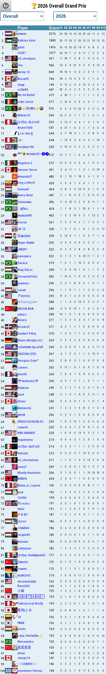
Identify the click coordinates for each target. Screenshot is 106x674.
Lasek (22, 290)
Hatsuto (23, 453)
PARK (21, 623)
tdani (21, 509)
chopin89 (24, 535)
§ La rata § (25, 133)
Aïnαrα (22, 320)
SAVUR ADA (26, 309)
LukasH (23, 427)
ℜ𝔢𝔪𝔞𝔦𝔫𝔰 (24, 503)
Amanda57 (25, 176)
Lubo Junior (26, 102)
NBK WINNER (26, 433)
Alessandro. (26, 642)
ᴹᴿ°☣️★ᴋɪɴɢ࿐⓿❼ (33, 154)
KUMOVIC (24, 575)
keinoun (23, 542)
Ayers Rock (25, 195)
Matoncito (24, 408)
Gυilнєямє (25, 202)
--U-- (20, 140)
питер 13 (24, 72)
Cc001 (22, 53)
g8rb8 (21, 415)
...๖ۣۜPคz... (24, 209)
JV (19, 617)
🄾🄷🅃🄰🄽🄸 (31, 597)
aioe (20, 492)
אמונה (22, 497)
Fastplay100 (26, 147)
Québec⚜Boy (27, 333)
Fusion (22, 222)
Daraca (22, 263)
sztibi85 (23, 89)
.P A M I (23, 514)
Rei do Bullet (26, 95)
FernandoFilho (27, 276)
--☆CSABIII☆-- (27, 664)
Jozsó (22, 521)
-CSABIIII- (24, 528)
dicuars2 (24, 327)
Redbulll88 (25, 215)
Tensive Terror (27, 170)
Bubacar (23, 388)
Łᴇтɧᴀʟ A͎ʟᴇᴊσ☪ (29, 122)
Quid (21, 394)
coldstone (24, 548)
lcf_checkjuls (27, 58)
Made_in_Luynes (29, 485)
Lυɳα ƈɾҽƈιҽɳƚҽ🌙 (30, 636)
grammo (23, 283)
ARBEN (22, 479)
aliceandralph (27, 581)
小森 (21, 591)
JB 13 (21, 229)
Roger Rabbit (26, 243)
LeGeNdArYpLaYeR (30, 347)
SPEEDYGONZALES (30, 422)
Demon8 (23, 189)
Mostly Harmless (29, 473)
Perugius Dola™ (28, 361)
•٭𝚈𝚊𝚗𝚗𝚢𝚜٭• (27, 302)
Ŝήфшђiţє (24, 236)
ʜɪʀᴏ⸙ (22, 315)
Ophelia (23, 562)
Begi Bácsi (25, 270)
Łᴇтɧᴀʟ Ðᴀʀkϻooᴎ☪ (32, 555)
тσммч (22, 569)
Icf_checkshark (28, 460)
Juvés (22, 629)
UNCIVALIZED (27, 354)
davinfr (22, 374)
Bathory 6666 (27, 40)
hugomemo (25, 440)
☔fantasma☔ (28, 381)
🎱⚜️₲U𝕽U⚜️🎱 (31, 108)
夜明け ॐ (24, 610)
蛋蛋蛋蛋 (24, 647)
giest (21, 47)
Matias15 (24, 115)
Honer (22, 401)
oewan (22, 34)
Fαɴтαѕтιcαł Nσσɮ (30, 603)
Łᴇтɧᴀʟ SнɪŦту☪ (29, 446)
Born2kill (24, 586)
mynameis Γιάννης (30, 671)
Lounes (23, 367)
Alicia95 (23, 79)
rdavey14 (24, 658)
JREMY (22, 249)
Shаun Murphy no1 (30, 340)
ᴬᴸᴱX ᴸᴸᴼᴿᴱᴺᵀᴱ (26, 183)
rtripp (21, 85)
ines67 (22, 467)
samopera (24, 256)
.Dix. (20, 65)
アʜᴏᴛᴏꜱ (24, 296)
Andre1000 (25, 128)
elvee (21, 653)
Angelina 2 (25, 163)
